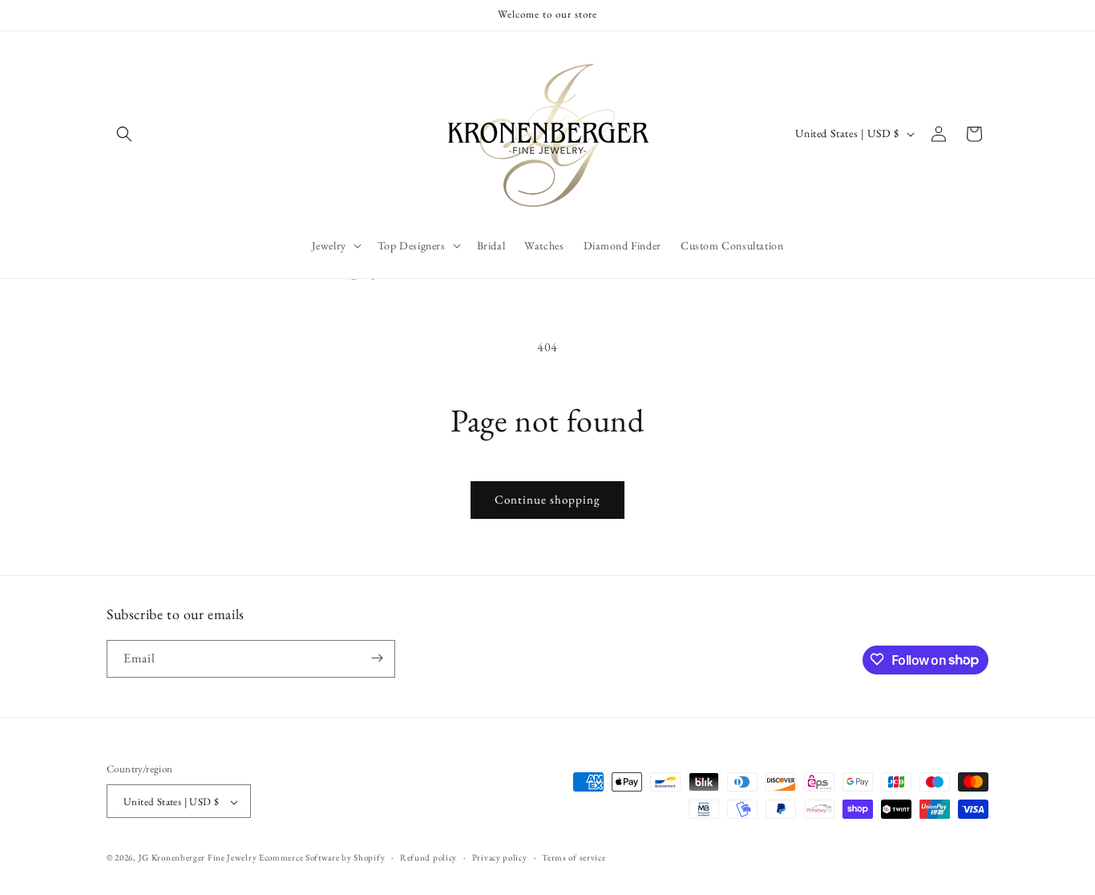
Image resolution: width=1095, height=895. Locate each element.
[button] (124, 134)
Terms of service (573, 857)
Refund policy (428, 857)
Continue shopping (547, 499)
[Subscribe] (376, 658)
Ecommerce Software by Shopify (322, 858)
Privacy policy (499, 857)
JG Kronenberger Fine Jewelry (198, 858)
